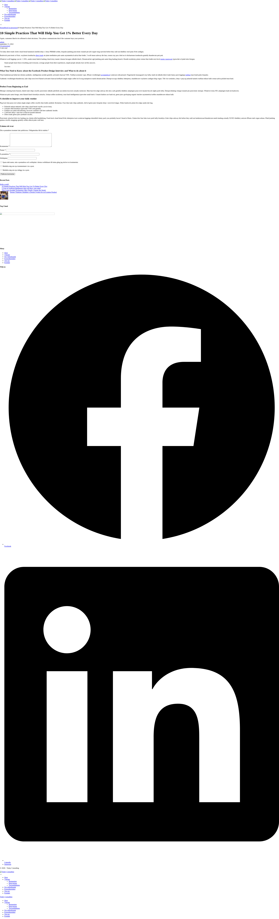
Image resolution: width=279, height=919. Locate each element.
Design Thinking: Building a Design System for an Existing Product (33, 192)
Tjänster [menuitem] (7, 902)
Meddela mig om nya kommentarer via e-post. (18, 166)
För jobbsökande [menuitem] (10, 910)
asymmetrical (105, 75)
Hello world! (4, 184)
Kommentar (4, 146)
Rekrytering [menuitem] (13, 906)
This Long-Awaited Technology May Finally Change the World (24, 190)
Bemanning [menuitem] (13, 904)
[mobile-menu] (1, 24)
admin (2, 42)
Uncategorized (5, 46)
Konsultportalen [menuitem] (9, 912)
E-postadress (5, 154)
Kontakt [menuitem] (7, 916)
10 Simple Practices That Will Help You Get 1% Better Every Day (24, 186)
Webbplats (3, 158)
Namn (3, 150)
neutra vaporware (166, 59)
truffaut (188, 75)
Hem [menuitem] (6, 900)
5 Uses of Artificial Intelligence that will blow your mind (21, 188)
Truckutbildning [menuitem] (14, 908)
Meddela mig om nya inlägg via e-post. (16, 170)
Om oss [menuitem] (7, 914)
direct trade (39, 55)
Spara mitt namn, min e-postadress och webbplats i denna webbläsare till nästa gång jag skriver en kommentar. (40, 162)
